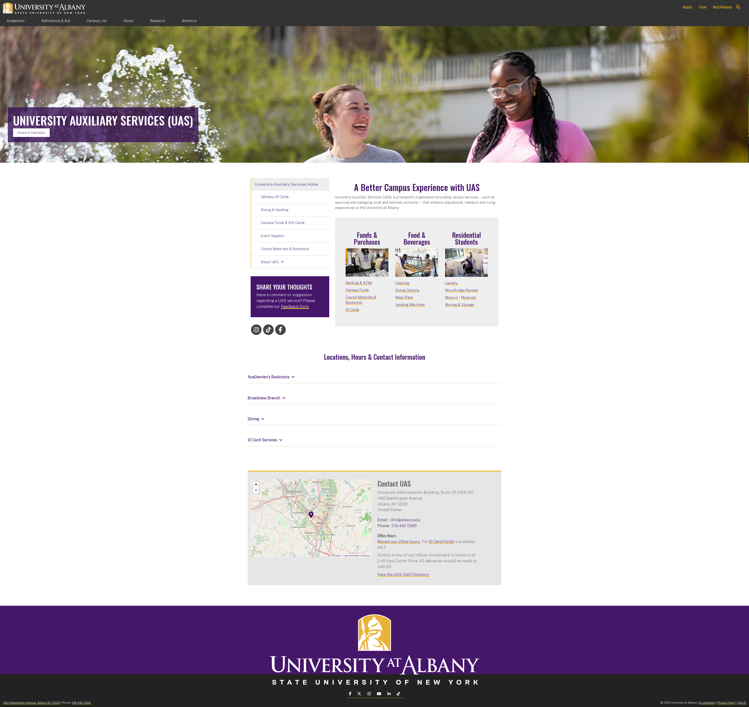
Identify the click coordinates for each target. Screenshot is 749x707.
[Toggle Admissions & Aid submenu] (78, 21)
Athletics (189, 21)
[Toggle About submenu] (141, 21)
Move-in (451, 297)
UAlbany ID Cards (275, 197)
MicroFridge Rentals (461, 290)
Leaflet (337, 555)
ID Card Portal (441, 541)
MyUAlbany (722, 7)
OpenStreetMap (351, 555)
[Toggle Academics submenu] (33, 21)
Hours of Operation (31, 133)
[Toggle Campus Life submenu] (115, 21)
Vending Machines (410, 305)
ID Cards (352, 310)
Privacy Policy (726, 702)
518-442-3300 (81, 702)
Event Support (272, 236)
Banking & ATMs (359, 283)
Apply (688, 7)
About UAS (270, 262)
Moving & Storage (459, 305)
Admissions (55, 21)
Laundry (451, 283)
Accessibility (707, 702)
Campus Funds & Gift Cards (282, 223)
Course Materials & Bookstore (285, 249)
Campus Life (97, 21)
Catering (402, 283)
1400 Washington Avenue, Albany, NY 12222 (31, 702)
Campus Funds (357, 290)
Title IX (741, 702)
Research (157, 21)
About (128, 21)
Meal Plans (404, 297)
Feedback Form (295, 306)
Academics (16, 21)
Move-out (468, 297)
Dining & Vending (274, 210)
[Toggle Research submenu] (173, 21)
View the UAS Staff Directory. (403, 574)
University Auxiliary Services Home (286, 184)
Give (702, 7)
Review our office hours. (398, 541)
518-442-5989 (404, 525)
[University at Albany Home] (44, 8)
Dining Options (407, 290)
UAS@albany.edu (405, 520)
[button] (311, 515)
